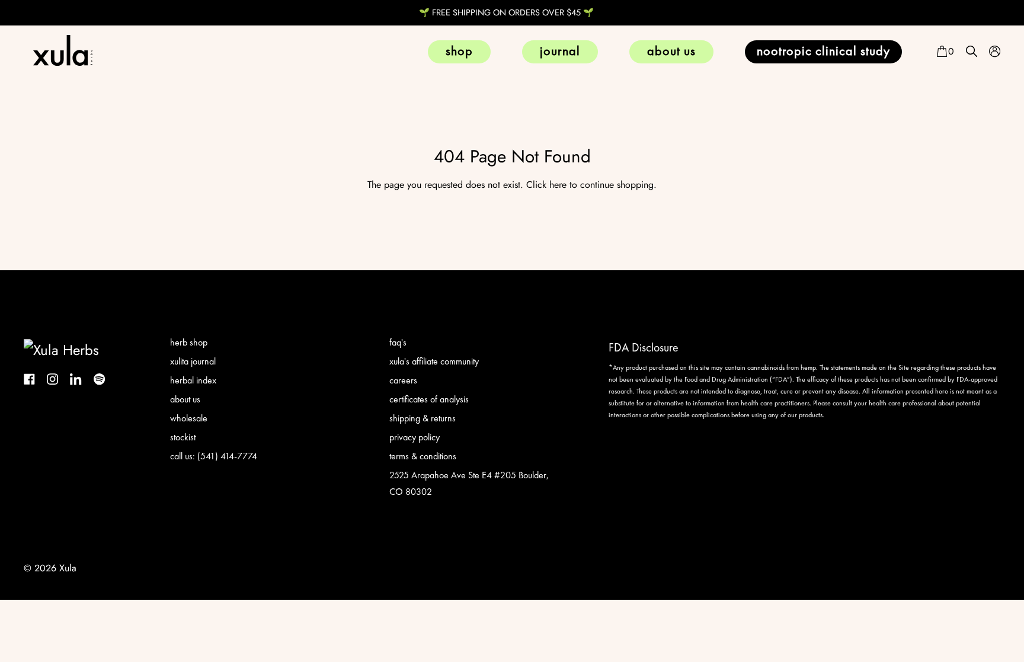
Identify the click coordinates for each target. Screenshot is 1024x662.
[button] (944, 52)
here (558, 184)
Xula (67, 568)
